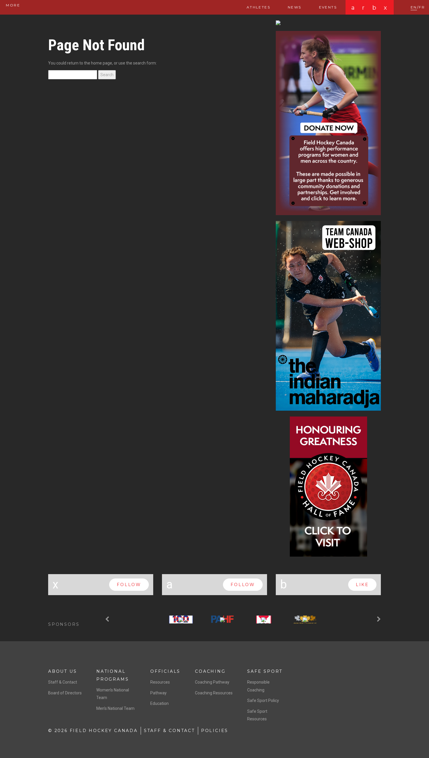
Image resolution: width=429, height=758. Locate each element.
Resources (160, 682)
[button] (108, 619)
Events (328, 7)
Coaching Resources (214, 693)
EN (414, 7)
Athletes (258, 7)
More (12, 5)
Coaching (210, 671)
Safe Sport (264, 671)
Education (159, 703)
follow (129, 584)
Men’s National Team (115, 708)
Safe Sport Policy (263, 700)
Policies (214, 730)
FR (422, 7)
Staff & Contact (62, 682)
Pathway (158, 693)
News (294, 7)
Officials (165, 671)
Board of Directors (65, 693)
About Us (62, 671)
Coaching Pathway (212, 682)
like (362, 584)
